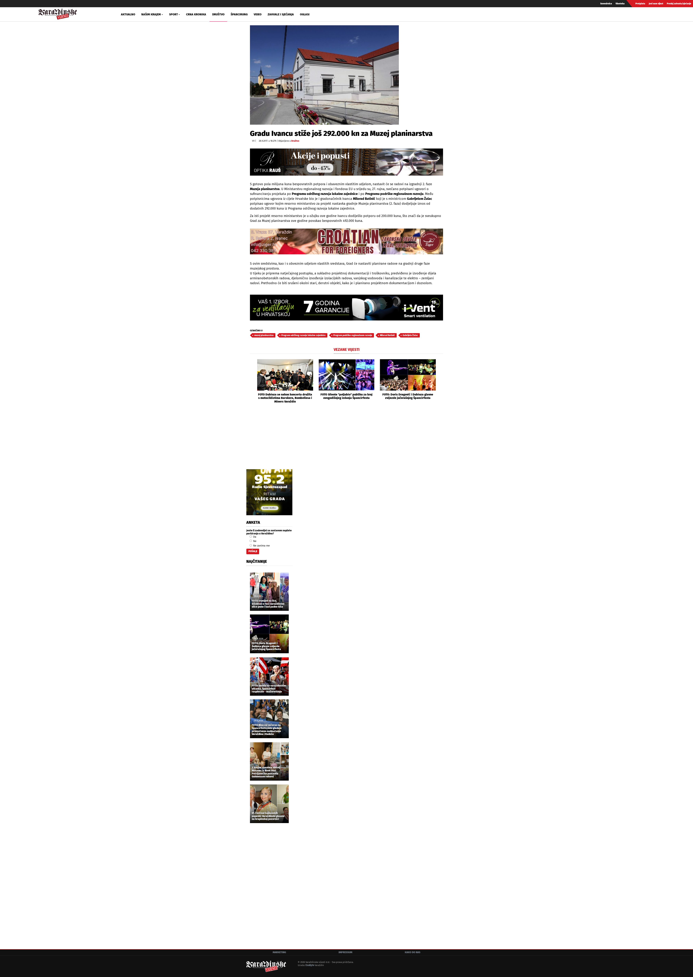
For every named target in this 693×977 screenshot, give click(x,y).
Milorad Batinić (387, 335)
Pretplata (640, 3)
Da (254, 536)
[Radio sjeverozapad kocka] (269, 492)
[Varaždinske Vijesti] (58, 13)
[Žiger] (346, 241)
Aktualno (128, 14)
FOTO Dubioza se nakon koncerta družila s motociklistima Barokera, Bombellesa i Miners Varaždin (285, 398)
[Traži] (594, 14)
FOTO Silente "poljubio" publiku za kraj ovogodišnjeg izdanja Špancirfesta (346, 396)
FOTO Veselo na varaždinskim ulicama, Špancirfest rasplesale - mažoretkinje (269, 688)
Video (257, 14)
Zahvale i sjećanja (281, 14)
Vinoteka (620, 3)
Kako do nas (412, 952)
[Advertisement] (346, 440)
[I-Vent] (346, 307)
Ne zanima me (261, 545)
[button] (252, 381)
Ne (254, 541)
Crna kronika (196, 14)
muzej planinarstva (264, 335)
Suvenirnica (606, 3)
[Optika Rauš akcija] (346, 162)
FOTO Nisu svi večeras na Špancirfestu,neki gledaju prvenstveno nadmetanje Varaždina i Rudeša (267, 730)
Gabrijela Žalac (410, 335)
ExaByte (310, 965)
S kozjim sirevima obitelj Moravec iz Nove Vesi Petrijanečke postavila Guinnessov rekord (266, 772)
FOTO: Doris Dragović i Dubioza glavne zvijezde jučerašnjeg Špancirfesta (407, 396)
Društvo (218, 14)
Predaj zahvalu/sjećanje (679, 3)
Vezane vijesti (346, 349)
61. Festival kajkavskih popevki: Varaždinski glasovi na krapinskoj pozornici (268, 816)
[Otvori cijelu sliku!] (324, 74)
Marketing (279, 952)
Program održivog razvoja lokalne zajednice (303, 335)
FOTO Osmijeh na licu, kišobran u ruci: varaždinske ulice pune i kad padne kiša (268, 603)
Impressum (345, 952)
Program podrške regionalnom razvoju (352, 335)
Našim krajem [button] (151, 14)
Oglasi (305, 14)
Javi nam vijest (656, 3)
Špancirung (239, 14)
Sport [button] (173, 14)
